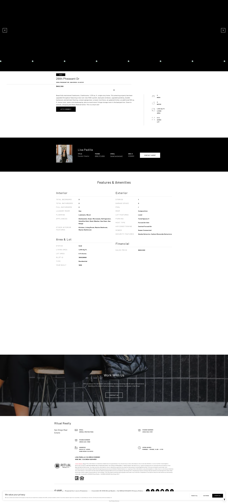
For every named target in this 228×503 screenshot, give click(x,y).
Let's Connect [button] (65, 109)
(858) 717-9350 (100, 156)
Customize (206, 495)
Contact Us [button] (114, 395)
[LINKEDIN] (157, 491)
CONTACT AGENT (150, 155)
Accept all (217, 495)
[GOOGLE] (167, 491)
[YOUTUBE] (162, 491)
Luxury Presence (80, 491)
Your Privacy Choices (114, 501)
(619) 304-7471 (147, 432)
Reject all (194, 495)
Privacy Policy (137, 491)
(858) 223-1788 (84, 442)
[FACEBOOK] (152, 491)
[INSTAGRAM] (148, 491)
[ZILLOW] (172, 491)
